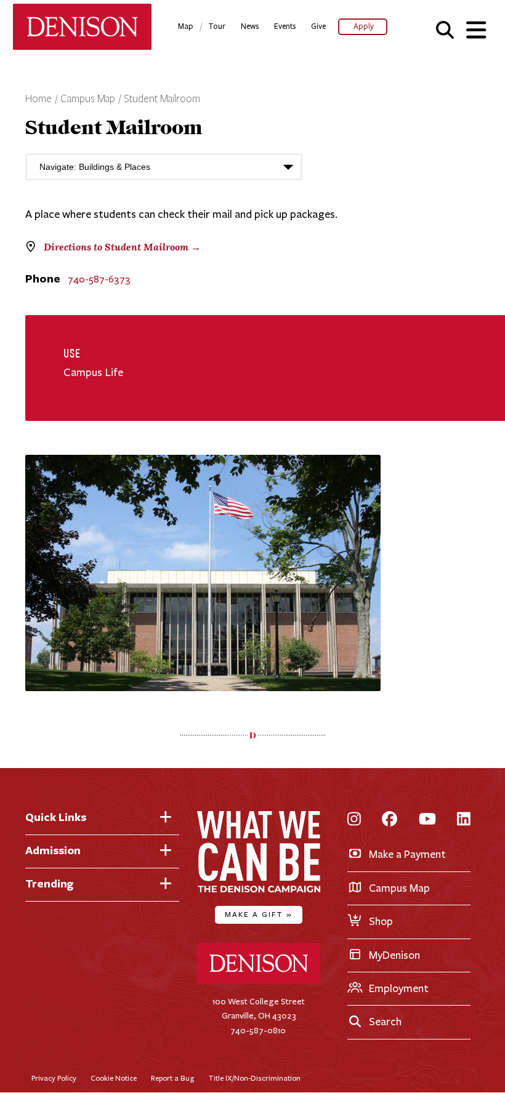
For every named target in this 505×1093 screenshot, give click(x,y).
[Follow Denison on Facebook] (389, 820)
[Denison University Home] (258, 980)
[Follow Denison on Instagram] (354, 820)
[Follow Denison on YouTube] (427, 820)
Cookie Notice (114, 1078)
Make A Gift (259, 914)
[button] (445, 29)
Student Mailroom (162, 99)
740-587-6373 (99, 279)
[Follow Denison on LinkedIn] (464, 820)
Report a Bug (172, 1078)
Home (38, 99)
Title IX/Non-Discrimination (254, 1078)
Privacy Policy (53, 1078)
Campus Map (87, 99)
